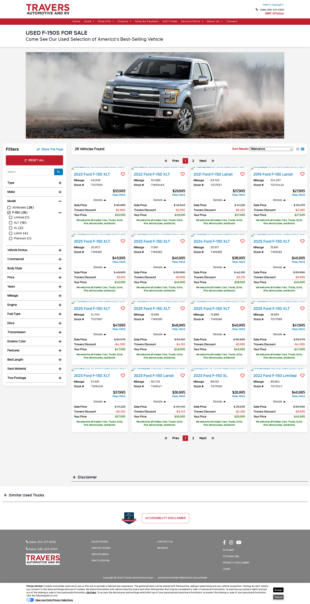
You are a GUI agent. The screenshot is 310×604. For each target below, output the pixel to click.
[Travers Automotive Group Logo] (47, 15)
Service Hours (101, 548)
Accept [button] (278, 590)
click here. (91, 592)
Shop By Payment (147, 21)
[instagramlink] (231, 542)
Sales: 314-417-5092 (42, 542)
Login (226, 569)
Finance (123, 21)
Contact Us (165, 541)
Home (76, 21)
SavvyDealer (200, 577)
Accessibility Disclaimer (165, 518)
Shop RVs (104, 21)
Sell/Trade (170, 21)
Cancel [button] (278, 597)
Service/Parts (190, 21)
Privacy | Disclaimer (236, 562)
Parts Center (101, 560)
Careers (232, 21)
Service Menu (100, 554)
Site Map (228, 550)
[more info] (100, 168)
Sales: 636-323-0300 (272, 9)
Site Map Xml (231, 556)
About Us (213, 21)
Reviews (162, 548)
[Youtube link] (238, 542)
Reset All (36, 160)
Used (87, 21)
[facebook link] (224, 542)
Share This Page (52, 149)
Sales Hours (100, 541)
